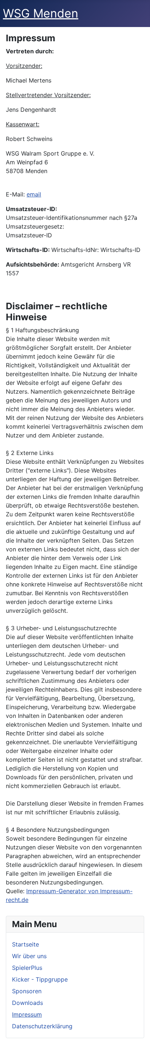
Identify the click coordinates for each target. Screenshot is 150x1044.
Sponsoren (27, 991)
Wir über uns (29, 956)
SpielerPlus (27, 967)
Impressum (27, 1014)
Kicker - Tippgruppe (40, 979)
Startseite (25, 944)
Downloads (27, 1002)
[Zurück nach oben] (137, 1030)
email (34, 194)
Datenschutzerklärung (42, 1026)
